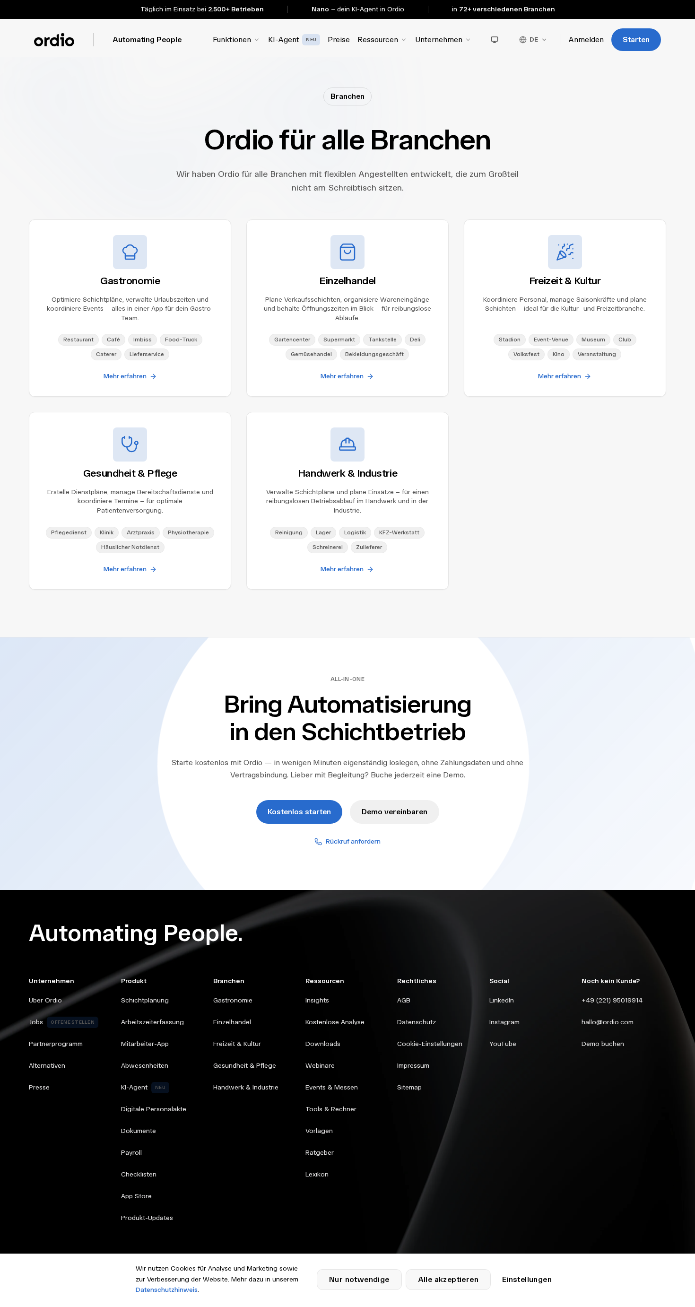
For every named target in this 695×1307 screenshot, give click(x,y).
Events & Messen (331, 1087)
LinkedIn (501, 1000)
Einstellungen (527, 1279)
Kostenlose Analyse (335, 1022)
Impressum (413, 1066)
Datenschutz (416, 1022)
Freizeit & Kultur (237, 1044)
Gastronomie (232, 1000)
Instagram (504, 1022)
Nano (320, 9)
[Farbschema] (494, 39)
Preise (339, 39)
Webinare (320, 1066)
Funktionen (232, 39)
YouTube (502, 1044)
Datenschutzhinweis (167, 1290)
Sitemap (409, 1087)
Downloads (322, 1044)
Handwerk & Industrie (245, 1087)
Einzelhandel (232, 1022)
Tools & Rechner (330, 1109)
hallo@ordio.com (608, 1022)
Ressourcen (377, 39)
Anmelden (586, 39)
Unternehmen (438, 39)
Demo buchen (603, 1044)
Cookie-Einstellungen (429, 1044)
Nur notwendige (359, 1279)
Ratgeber (319, 1153)
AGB (403, 1000)
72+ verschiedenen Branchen (507, 9)
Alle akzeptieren (448, 1279)
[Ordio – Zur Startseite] (54, 39)
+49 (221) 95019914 (612, 1000)
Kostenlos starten (299, 811)
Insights (317, 1000)
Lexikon (317, 1174)
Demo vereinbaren (394, 811)
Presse (39, 1087)
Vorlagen (319, 1131)
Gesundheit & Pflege (244, 1066)
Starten (636, 39)
